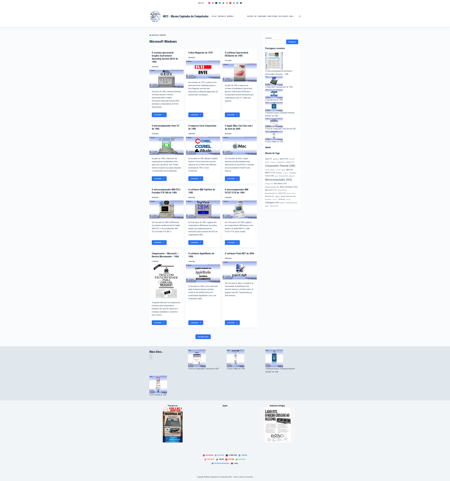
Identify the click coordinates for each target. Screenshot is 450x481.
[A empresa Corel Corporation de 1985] (203, 146)
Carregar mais (203, 337)
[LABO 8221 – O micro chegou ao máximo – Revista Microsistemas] (277, 425)
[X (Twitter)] (216, 3)
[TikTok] (223, 3)
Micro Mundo (280, 184)
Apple (268, 159)
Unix (288, 199)
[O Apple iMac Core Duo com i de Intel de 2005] (240, 146)
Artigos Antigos (240, 18)
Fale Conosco (284, 16)
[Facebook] (213, 3)
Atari (291, 159)
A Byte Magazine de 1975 (200, 52)
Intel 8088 (292, 173)
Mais (291, 16)
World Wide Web (291, 203)
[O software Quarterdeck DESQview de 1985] (240, 73)
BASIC (267, 162)
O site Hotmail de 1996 (157, 395)
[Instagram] (209, 3)
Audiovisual (241, 24)
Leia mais (160, 115)
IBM (289, 170)
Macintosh (283, 176)
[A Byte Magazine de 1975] (203, 70)
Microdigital (269, 183)
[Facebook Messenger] (237, 3)
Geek (283, 170)
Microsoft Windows (271, 193)
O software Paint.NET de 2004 (239, 253)
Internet (269, 176)
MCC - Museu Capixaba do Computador (186, 16)
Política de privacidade (300, 14)
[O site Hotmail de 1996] (167, 384)
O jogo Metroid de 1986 (274, 100)
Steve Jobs (268, 199)
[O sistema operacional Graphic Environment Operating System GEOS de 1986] (166, 79)
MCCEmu (250, 16)
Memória (230, 16)
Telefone (274, 199)
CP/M (267, 170)
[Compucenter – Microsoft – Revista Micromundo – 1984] (166, 281)
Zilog (266, 206)
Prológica (277, 196)
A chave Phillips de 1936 (274, 142)
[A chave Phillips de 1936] (244, 358)
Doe (255, 16)
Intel (279, 173)
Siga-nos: (201, 3)
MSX (289, 193)
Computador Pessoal (280, 165)
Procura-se (222, 16)
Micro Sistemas (289, 187)
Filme (278, 170)
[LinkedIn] (220, 3)
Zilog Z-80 (274, 206)
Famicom (272, 170)
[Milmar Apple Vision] (173, 425)
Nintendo (269, 196)
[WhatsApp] (234, 3)
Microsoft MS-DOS (282, 190)
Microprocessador (272, 187)
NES (294, 193)
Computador (289, 162)
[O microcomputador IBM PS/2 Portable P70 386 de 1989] (166, 210)
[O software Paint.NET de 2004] (240, 270)
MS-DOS (282, 193)
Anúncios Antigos (240, 10)
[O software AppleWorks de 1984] (203, 273)
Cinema (273, 162)
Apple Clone (275, 159)
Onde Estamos (273, 16)
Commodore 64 (280, 162)
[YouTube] (230, 3)
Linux (276, 176)
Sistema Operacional (288, 196)
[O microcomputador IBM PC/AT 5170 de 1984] (240, 210)
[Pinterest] (227, 3)
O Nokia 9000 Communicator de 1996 (279, 87)
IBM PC (270, 173)
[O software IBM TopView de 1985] (203, 210)
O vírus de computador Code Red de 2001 (280, 129)
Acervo (299, 20)
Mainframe (291, 176)
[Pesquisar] (300, 16)
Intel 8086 (285, 173)
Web (282, 203)
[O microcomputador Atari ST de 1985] (166, 146)
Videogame (272, 202)
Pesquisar (268, 38)
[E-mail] (241, 3)
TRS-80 (281, 199)
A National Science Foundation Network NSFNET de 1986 (280, 370)
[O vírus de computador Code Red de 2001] (205, 358)
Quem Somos (262, 16)
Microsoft (271, 190)
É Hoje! (214, 16)
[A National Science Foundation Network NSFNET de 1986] (283, 358)
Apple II (283, 159)
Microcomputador (278, 179)
